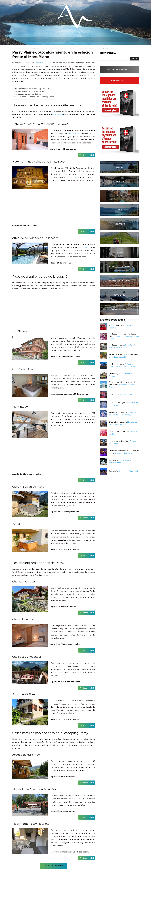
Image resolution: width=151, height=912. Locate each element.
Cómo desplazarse (119, 266)
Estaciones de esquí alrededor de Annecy (26, 49)
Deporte (119, 238)
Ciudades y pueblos (119, 281)
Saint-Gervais (74, 133)
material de (71, 177)
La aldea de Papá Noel (128, 471)
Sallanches (83, 247)
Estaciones (119, 295)
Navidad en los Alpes (123, 453)
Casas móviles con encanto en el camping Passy (34, 97)
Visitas (119, 195)
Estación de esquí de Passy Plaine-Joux (54, 49)
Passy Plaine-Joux (43, 63)
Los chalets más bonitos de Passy (28, 94)
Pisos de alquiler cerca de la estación (29, 91)
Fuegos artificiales (125, 394)
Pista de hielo (119, 309)
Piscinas (119, 181)
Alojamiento (119, 252)
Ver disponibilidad (87, 155)
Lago (119, 210)
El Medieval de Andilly (118, 357)
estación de (57, 114)
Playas (119, 167)
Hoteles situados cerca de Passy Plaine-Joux (32, 89)
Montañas (119, 224)
